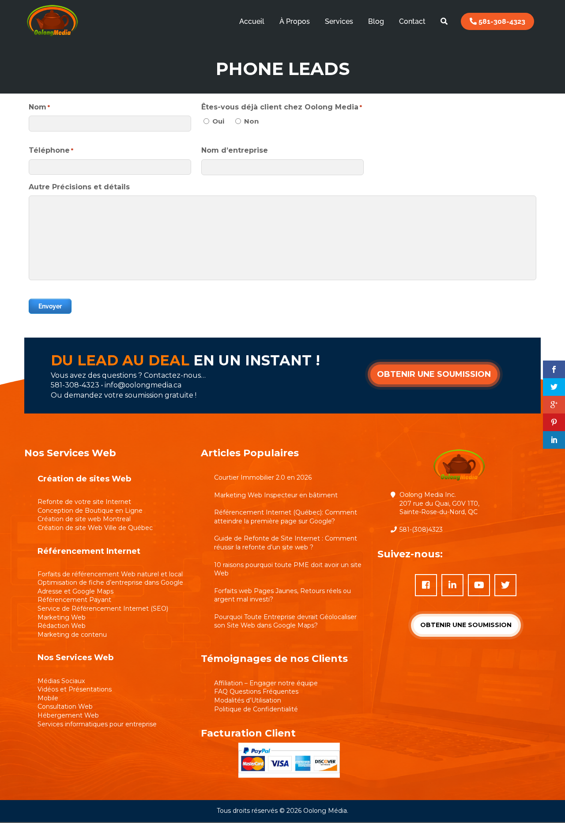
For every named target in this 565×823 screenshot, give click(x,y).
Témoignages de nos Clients (274, 659)
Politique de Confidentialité (256, 709)
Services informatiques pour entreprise (97, 724)
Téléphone (51, 150)
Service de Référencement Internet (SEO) (103, 609)
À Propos (294, 21)
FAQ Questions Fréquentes (256, 691)
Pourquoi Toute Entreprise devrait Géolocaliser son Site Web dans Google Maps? (285, 621)
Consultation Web (65, 706)
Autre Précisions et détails (79, 187)
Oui (218, 121)
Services (339, 21)
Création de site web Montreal (84, 519)
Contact (412, 21)
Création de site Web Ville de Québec (95, 528)
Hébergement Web (68, 715)
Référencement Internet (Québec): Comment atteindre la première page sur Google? (285, 516)
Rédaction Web (62, 626)
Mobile (48, 698)
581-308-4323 (501, 21)
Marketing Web (62, 617)
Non (251, 121)
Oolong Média (325, 811)
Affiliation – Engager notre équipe (266, 683)
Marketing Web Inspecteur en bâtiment (276, 495)
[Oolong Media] (52, 37)
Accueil (251, 21)
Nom (39, 107)
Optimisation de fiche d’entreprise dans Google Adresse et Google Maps (110, 587)
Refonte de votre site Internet (84, 502)
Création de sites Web (84, 479)
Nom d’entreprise (234, 150)
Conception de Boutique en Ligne (90, 511)
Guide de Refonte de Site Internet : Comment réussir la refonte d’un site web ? (285, 542)
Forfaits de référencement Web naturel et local (110, 574)
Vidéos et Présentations (75, 689)
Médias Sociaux (61, 681)
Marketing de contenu (72, 635)
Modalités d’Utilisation (247, 700)
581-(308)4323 (421, 530)
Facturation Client (248, 733)
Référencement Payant (74, 600)
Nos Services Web (75, 657)
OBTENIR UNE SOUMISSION (434, 374)
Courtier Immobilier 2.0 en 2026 (263, 477)
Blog (376, 21)
